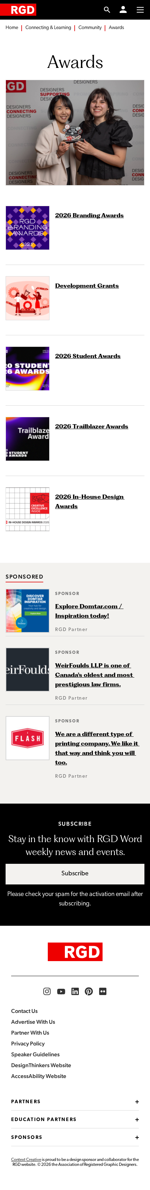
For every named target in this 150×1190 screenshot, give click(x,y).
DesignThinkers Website (41, 1065)
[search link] (107, 10)
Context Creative (26, 1160)
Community (90, 27)
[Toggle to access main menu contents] (140, 10)
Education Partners (44, 1119)
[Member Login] (123, 9)
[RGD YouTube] (61, 991)
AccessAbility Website (38, 1076)
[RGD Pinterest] (89, 991)
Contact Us (24, 1011)
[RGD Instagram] (47, 991)
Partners (26, 1102)
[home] (18, 10)
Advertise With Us (33, 1021)
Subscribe (75, 874)
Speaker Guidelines (35, 1054)
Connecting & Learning (48, 27)
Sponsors (27, 1137)
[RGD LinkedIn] (75, 991)
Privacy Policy (28, 1043)
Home (12, 27)
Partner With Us (30, 1032)
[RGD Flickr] (103, 991)
